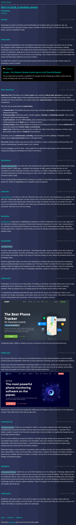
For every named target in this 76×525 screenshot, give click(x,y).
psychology (4, 13)
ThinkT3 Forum (6, 2)
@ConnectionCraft (8, 472)
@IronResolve (6, 246)
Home (3, 517)
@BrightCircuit (7, 427)
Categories (10, 517)
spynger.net (8, 68)
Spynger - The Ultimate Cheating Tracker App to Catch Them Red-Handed (32, 72)
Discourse (12, 522)
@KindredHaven (6, 197)
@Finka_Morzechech (9, 166)
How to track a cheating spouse (19, 7)
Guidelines (19, 517)
